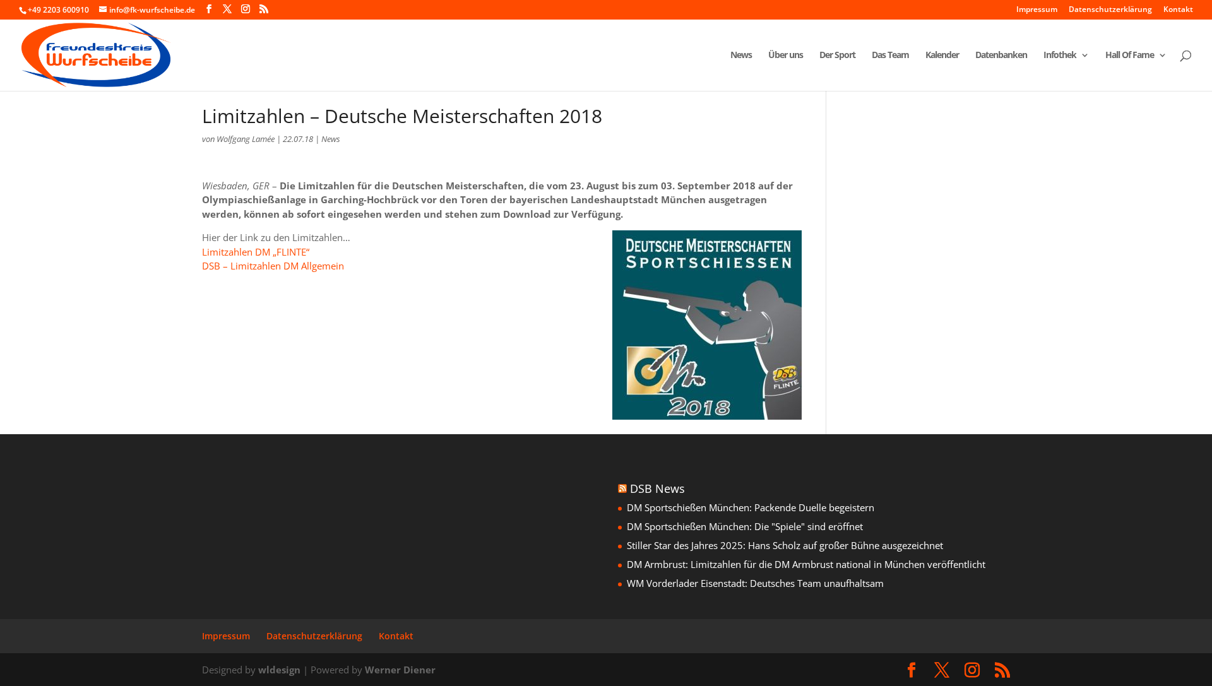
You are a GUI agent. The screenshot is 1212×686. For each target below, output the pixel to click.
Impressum (1036, 10)
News (741, 55)
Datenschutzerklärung (1110, 10)
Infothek (1059, 55)
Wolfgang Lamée (246, 139)
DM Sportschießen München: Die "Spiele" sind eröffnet (745, 526)
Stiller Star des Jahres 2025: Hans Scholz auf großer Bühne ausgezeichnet (785, 545)
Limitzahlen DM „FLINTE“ (255, 251)
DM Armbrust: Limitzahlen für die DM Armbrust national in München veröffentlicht (806, 564)
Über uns (785, 55)
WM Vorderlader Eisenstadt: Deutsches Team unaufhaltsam (755, 583)
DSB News (657, 488)
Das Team (890, 55)
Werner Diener (400, 669)
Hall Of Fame (1129, 55)
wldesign (279, 669)
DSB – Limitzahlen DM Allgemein (273, 265)
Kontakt (1178, 10)
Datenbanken (1001, 55)
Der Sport (837, 55)
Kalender (942, 55)
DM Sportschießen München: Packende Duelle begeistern (750, 507)
